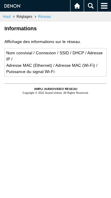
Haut (7, 17)
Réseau (44, 17)
